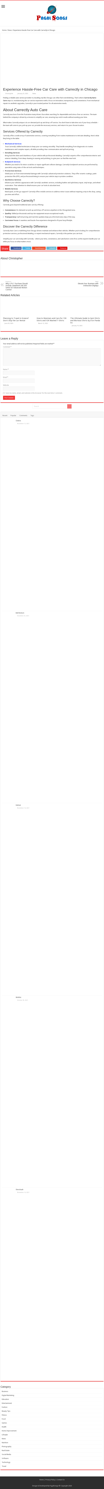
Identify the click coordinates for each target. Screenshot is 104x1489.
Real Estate (6, 1450)
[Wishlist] (8, 1091)
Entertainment (7, 1403)
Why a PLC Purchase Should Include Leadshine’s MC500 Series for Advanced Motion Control (17, 286)
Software (5, 1458)
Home (4, 30)
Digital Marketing (8, 1395)
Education (5, 1399)
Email (5, 377)
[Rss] (52, 1482)
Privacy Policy (50, 1480)
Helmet (18, 805)
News (10, 30)
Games (4, 1423)
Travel (4, 1466)
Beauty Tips (6, 1411)
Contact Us (61, 1480)
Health (4, 1427)
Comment (7, 347)
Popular (13, 415)
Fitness (4, 1415)
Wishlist (18, 997)
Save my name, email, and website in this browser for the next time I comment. (34, 393)
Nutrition (5, 1443)
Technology (6, 1462)
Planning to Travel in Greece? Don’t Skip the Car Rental (16, 319)
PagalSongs (54, 1486)
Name (6, 369)
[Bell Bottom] (8, 707)
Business (5, 1391)
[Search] (69, 406)
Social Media (6, 1454)
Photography (6, 1446)
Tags (32, 415)
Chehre (18, 421)
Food (4, 1419)
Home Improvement (9, 1431)
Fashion (4, 1407)
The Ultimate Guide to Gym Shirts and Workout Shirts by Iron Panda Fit (85, 320)
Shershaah (19, 1189)
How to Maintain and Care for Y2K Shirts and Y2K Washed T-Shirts (51, 319)
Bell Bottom (20, 613)
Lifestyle (5, 1435)
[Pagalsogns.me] (52, 13)
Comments (23, 415)
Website (6, 385)
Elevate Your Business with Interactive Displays (88, 284)
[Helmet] (8, 899)
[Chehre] (8, 515)
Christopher (9, 93)
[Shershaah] (8, 1283)
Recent (5, 415)
